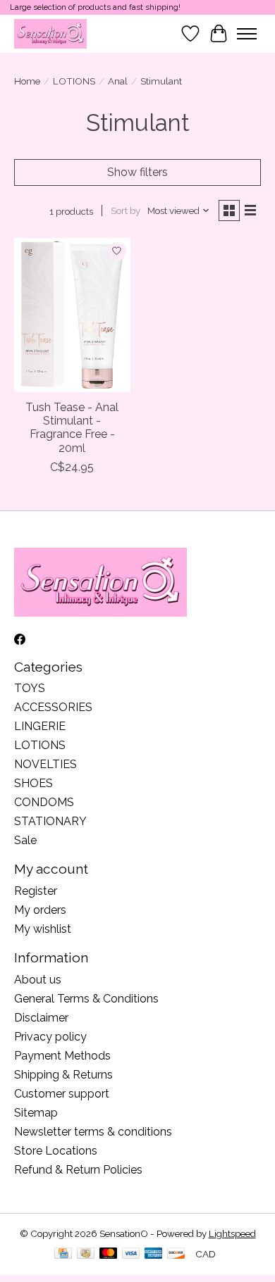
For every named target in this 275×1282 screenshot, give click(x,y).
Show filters (137, 172)
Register (35, 891)
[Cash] (85, 1254)
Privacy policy (50, 1036)
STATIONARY (50, 821)
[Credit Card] (63, 1254)
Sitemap (36, 1112)
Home (27, 81)
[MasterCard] (108, 1254)
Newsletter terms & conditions (93, 1131)
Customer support (61, 1093)
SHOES (33, 783)
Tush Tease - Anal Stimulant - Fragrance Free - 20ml (71, 428)
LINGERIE (40, 726)
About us (37, 979)
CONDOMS (44, 802)
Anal (118, 81)
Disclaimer (41, 1017)
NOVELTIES (45, 764)
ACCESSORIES (53, 707)
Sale (25, 840)
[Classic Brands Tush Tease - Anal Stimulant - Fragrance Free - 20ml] (72, 315)
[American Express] (154, 1254)
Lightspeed (232, 1233)
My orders (40, 910)
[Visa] (131, 1254)
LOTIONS (74, 81)
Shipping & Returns (63, 1074)
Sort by (125, 210)
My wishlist (42, 929)
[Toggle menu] (247, 34)
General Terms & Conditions (86, 998)
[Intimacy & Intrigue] (50, 33)
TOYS (29, 688)
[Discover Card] (176, 1254)
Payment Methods (62, 1055)
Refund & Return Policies (78, 1169)
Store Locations (55, 1150)
